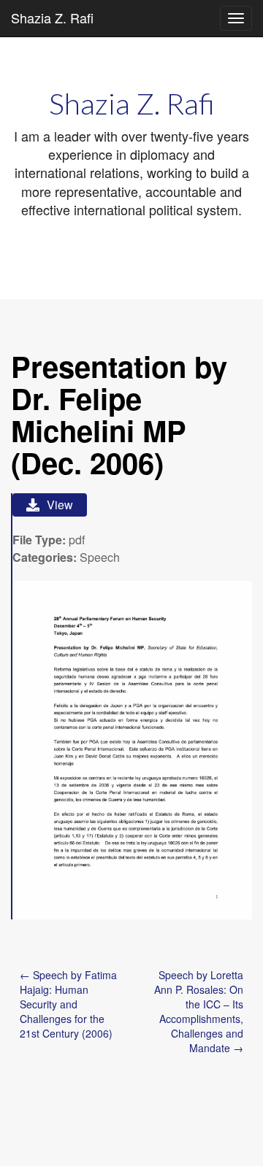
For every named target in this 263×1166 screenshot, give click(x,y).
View (60, 504)
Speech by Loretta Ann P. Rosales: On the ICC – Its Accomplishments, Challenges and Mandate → (198, 1011)
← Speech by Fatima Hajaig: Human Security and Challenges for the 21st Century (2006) (68, 1004)
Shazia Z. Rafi (52, 17)
